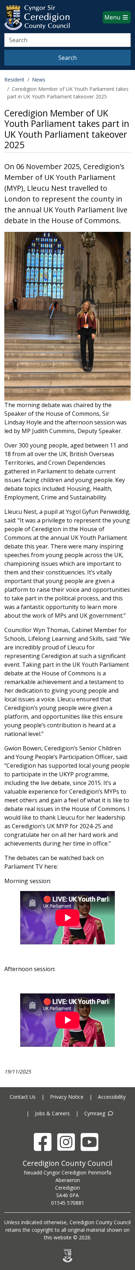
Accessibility (112, 1096)
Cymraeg (95, 1113)
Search (67, 58)
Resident (14, 79)
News (38, 79)
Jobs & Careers (52, 1113)
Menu (113, 17)
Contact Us (23, 1096)
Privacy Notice (67, 1096)
